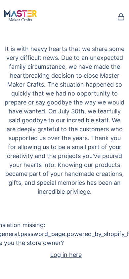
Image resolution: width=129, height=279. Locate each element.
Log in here (66, 254)
